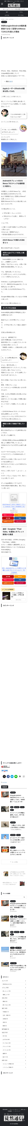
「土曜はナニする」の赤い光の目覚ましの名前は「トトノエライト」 (17, 827)
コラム (21, 12)
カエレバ (16, 510)
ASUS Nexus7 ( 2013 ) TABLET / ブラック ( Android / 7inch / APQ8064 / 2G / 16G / (14, 506)
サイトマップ (17, 1111)
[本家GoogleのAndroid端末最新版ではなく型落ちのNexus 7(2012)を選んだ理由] (12, 776)
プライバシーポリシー (14, 1109)
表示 (11, 81)
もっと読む (15, 862)
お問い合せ (23, 1109)
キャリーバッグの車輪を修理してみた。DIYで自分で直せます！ (17, 815)
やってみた (21, 15)
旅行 (7, 12)
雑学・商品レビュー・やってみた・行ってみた (14, 1114)
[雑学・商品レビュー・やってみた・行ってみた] (14, 6)
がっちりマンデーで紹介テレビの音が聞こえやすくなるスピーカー (17, 840)
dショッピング (20, 521)
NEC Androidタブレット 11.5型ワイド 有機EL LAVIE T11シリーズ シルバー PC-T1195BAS (14, 570)
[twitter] (4, 776)
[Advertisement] (14, 54)
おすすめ (7, 15)
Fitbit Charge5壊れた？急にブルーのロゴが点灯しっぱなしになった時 (18, 967)
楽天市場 (8, 518)
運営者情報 (5, 1109)
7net (20, 518)
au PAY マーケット (8, 521)
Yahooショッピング (8, 515)
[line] (16, 776)
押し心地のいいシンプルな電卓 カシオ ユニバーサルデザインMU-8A (17, 852)
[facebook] (8, 776)
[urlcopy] (23, 776)
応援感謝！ (10, 1111)
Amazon (20, 515)
